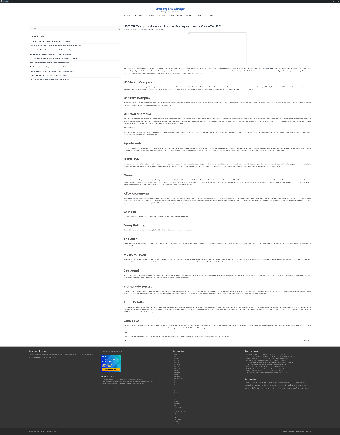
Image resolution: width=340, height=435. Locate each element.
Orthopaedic (178, 407)
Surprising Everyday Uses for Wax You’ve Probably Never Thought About (50, 41)
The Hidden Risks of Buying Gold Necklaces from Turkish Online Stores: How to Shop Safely (55, 45)
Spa (175, 415)
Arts (175, 356)
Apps (175, 354)
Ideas (179, 15)
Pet (175, 409)
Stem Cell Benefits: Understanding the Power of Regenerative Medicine (50, 62)
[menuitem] (334, 1)
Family (162, 15)
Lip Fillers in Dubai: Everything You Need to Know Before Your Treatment (50, 54)
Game (176, 387)
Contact (212, 15)
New (138, 30)
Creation (176, 366)
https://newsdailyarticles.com (114, 351)
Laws (175, 399)
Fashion (176, 382)
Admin (127, 30)
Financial (176, 384)
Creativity (177, 368)
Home (176, 395)
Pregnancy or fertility (180, 411)
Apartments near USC (133, 198)
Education (138, 15)
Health (171, 15)
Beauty (176, 358)
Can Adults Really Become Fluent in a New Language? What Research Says (51, 50)
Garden (176, 389)
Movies (176, 401)
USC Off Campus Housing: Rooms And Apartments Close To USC (172, 26)
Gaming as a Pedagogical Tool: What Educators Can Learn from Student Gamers (52, 71)
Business (176, 360)
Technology (189, 15)
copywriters (177, 364)
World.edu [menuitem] (5, 1)
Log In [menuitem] (337, 1)
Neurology (177, 403)
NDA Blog (113, 387)
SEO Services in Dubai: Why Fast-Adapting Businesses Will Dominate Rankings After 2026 (55, 58)
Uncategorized (305, 388)
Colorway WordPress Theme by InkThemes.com (296, 431)
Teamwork (177, 417)
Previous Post (128, 340)
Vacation (176, 423)
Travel (176, 421)
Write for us (201, 15)
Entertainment (150, 15)
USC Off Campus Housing (265, 68)
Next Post (307, 340)
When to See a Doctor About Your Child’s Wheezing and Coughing (48, 75)
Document (177, 372)
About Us (127, 15)
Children (176, 362)
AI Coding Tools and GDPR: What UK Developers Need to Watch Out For (50, 79)
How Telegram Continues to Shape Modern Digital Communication (48, 67)
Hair (175, 391)
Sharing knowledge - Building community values (43, 431)
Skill (175, 413)
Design (176, 370)
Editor (176, 374)
